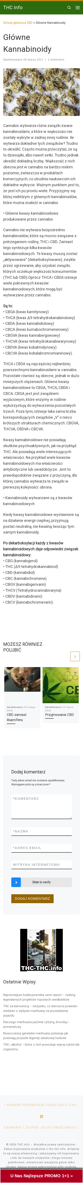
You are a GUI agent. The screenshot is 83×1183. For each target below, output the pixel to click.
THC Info (23, 1144)
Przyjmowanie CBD (59, 715)
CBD (30, 22)
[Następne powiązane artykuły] (75, 656)
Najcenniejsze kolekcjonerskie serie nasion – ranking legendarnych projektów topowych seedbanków (39, 997)
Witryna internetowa (36, 864)
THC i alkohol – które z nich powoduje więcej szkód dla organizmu (41, 1047)
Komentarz (26, 798)
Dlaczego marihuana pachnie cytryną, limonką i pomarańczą (35, 1024)
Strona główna (13, 22)
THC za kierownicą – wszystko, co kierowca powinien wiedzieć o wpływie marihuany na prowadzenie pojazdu (40, 1010)
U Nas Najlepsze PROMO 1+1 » (41, 1175)
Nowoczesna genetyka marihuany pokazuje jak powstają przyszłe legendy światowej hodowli (35, 1036)
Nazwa (21, 831)
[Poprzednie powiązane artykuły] (64, 656)
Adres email (27, 848)
